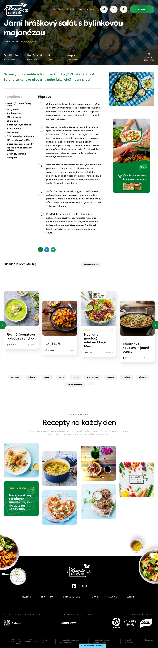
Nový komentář (91, 265)
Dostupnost (149, 640)
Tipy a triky (71, 9)
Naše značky (85, 9)
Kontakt (131, 597)
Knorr (95, 597)
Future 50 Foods (72, 597)
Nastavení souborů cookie (92, 646)
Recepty (57, 9)
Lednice (112, 597)
